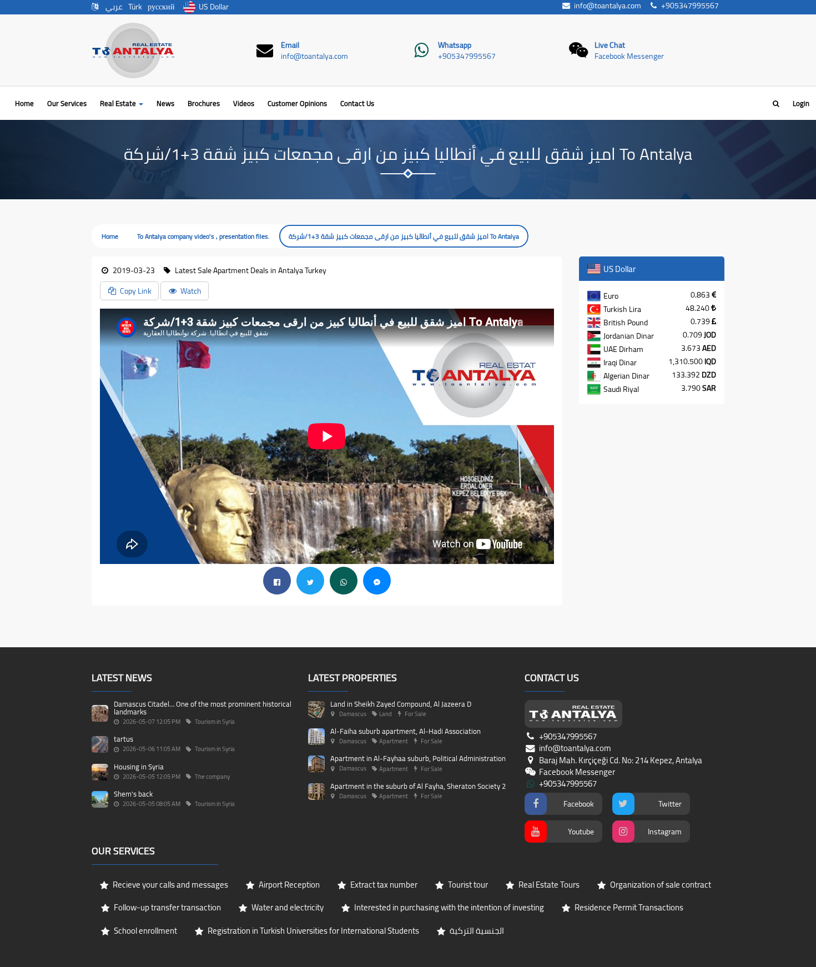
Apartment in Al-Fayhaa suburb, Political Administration (418, 758)
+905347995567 (467, 56)
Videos (243, 103)
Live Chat (610, 45)
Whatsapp (454, 45)
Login (801, 103)
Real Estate (119, 103)
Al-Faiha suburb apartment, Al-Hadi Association (405, 731)
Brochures (204, 103)
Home (24, 103)
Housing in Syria (139, 766)
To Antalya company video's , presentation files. (203, 236)
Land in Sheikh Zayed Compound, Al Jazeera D (400, 704)
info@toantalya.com (314, 56)
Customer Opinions (297, 103)
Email (290, 45)
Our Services (67, 103)
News (165, 103)
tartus (123, 739)
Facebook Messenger (629, 56)
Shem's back (133, 793)
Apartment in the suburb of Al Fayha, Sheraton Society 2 (418, 786)
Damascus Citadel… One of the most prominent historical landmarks (202, 707)
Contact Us (357, 103)
